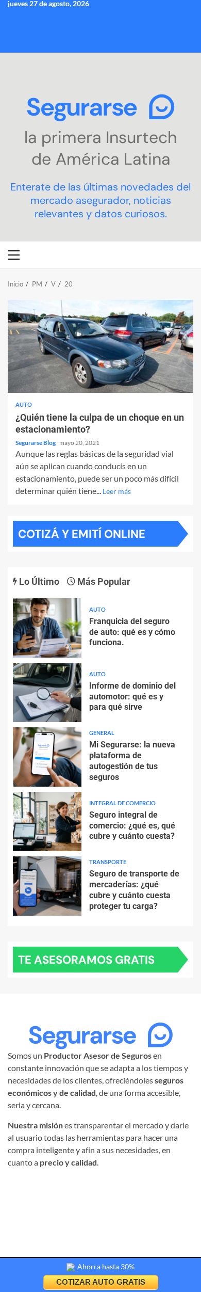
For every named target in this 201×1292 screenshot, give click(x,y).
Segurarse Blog (36, 442)
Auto (23, 404)
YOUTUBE (98, 1200)
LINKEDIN (150, 1187)
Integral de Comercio (122, 803)
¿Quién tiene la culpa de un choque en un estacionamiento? (100, 346)
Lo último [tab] (38, 581)
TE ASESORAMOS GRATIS (86, 959)
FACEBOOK (102, 1187)
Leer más (117, 491)
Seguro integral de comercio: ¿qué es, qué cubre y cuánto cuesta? (47, 821)
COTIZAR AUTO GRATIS (100, 1282)
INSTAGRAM (50, 1187)
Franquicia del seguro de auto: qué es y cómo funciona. (47, 628)
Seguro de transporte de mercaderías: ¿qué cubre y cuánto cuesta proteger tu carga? (47, 886)
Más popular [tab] (102, 581)
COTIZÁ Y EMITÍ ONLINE (81, 534)
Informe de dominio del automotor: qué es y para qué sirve (47, 692)
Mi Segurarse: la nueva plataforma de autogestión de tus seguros (47, 757)
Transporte (107, 862)
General (101, 733)
